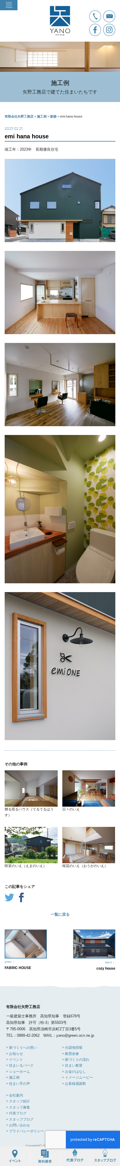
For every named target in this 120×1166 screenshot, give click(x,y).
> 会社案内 (14, 1095)
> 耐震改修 (70, 1054)
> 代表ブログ (16, 1113)
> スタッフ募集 (18, 1107)
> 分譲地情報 (72, 1048)
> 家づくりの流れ (75, 1060)
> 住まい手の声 (18, 1084)
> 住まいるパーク (19, 1065)
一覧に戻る (60, 914)
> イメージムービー (77, 1077)
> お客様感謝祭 (74, 1084)
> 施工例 (13, 1077)
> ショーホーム (18, 1072)
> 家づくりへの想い (21, 1048)
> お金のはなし (74, 1072)
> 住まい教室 (72, 1065)
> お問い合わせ (18, 1125)
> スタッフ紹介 (18, 1101)
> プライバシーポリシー (25, 1131)
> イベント (14, 1060)
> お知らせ (14, 1054)
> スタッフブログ (19, 1119)
